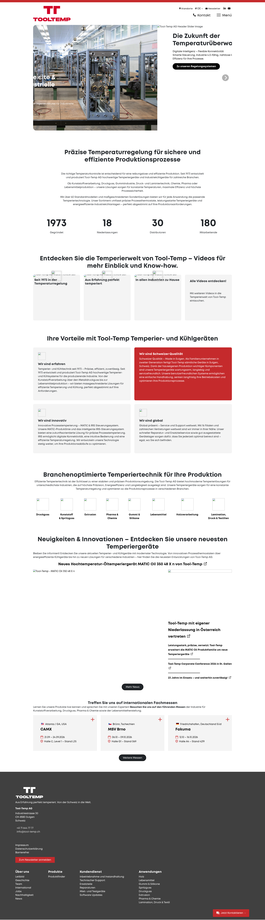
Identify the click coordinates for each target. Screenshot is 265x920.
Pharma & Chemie (150, 899)
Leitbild (19, 877)
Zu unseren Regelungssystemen (72, 66)
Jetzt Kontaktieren (232, 913)
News (18, 899)
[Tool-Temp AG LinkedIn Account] (224, 8)
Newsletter (214, 9)
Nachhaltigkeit (24, 895)
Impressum (22, 845)
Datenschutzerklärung (29, 849)
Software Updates (91, 895)
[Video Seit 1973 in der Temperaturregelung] (56, 276)
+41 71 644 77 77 (25, 828)
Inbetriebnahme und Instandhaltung (102, 877)
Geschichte (22, 880)
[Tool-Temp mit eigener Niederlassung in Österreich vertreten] (200, 594)
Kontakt (203, 15)
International (23, 888)
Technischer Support (92, 880)
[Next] (225, 77)
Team (18, 884)
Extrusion (144, 895)
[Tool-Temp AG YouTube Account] (229, 8)
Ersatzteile (86, 884)
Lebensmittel (146, 880)
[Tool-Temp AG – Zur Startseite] (52, 13)
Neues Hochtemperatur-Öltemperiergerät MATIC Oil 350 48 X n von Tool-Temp (130, 564)
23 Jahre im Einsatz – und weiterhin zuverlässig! (198, 678)
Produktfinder (56, 877)
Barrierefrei (22, 852)
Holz (141, 877)
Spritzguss (145, 888)
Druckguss (145, 891)
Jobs (18, 891)
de (199, 8)
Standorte (187, 9)
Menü (226, 15)
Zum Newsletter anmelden (35, 860)
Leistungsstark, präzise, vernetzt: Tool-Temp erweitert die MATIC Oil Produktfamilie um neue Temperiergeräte (198, 650)
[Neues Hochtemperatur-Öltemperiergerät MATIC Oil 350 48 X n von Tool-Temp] (54, 571)
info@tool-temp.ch (28, 832)
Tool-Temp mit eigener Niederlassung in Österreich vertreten (194, 630)
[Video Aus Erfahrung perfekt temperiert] (107, 276)
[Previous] (39, 77)
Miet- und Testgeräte (92, 891)
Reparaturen (87, 888)
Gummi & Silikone (149, 884)
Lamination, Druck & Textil (154, 902)
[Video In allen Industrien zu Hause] (158, 276)
